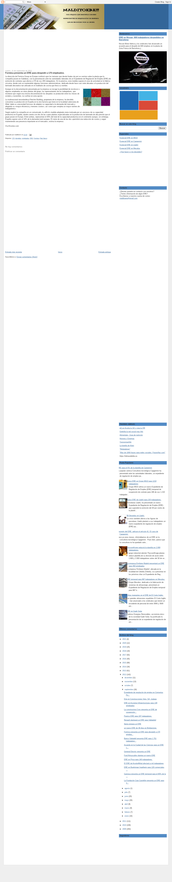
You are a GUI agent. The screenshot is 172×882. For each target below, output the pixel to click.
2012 (124, 675)
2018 (124, 651)
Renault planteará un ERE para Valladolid (140, 720)
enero (127, 816)
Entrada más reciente (13, 252)
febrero (127, 812)
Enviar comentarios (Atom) (27, 257)
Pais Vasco (43, 138)
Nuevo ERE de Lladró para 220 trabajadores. (144, 500)
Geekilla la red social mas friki (131, 432)
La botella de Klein (127, 446)
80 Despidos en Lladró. (136, 516)
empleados (25, 138)
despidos (18, 138)
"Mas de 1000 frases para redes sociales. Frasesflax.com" (142, 453)
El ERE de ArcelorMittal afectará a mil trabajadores (144, 763)
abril (126, 804)
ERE (31, 138)
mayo (127, 800)
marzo (127, 808)
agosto (127, 788)
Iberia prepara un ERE (132, 724)
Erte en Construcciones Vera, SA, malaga (140, 699)
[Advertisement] (58, 48)
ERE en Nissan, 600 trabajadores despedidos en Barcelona (141, 38)
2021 (124, 639)
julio (126, 792)
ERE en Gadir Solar (134, 611)
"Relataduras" (125, 449)
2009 (124, 829)
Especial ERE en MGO (129, 138)
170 (13, 138)
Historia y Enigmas (127, 439)
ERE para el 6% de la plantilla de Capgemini (135, 468)
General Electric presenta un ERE (137, 752)
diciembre (129, 678)
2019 (124, 647)
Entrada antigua (104, 252)
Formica (36, 138)
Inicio (60, 252)
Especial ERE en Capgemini (131, 141)
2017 (124, 655)
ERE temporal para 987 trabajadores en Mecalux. (146, 579)
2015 (124, 663)
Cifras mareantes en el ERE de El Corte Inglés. (145, 595)
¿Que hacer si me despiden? (131, 152)
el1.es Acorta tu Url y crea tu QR (132, 428)
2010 (124, 825)
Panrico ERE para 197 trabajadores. (138, 716)
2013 (124, 671)
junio (127, 796)
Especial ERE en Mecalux (130, 148)
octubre (128, 685)
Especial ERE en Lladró (129, 145)
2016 (124, 659)
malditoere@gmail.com (128, 198)
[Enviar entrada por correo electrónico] (30, 134)
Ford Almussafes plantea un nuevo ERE (139, 755)
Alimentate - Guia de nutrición (131, 435)
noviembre (129, 682)
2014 (124, 667)
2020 (124, 643)
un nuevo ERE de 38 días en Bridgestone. (140, 728)
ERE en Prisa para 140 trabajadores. (138, 760)
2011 (124, 821)
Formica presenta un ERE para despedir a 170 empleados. (34, 73)
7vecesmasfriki (125, 442)
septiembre (129, 689)
